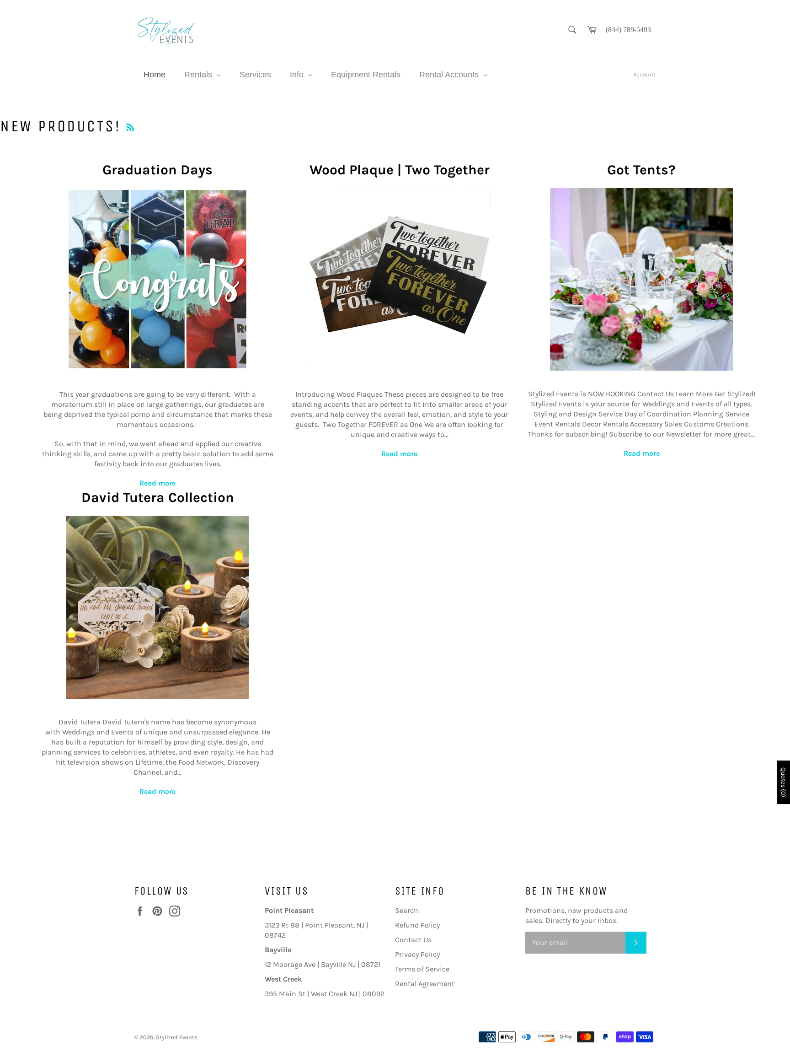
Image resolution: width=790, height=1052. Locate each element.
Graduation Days (157, 170)
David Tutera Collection (157, 497)
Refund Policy (417, 925)
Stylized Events (177, 1037)
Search (406, 910)
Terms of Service (422, 969)
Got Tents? (641, 170)
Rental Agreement (424, 983)
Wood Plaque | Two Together (400, 170)
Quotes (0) (783, 782)
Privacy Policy (417, 954)
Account (644, 74)
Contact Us (413, 939)
